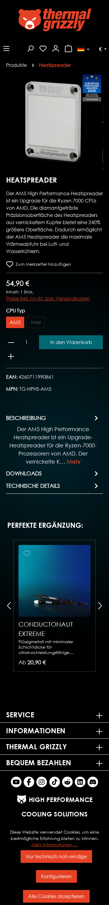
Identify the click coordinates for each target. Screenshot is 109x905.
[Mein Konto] (55, 47)
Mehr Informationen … (54, 844)
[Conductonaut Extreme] (54, 581)
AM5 (15, 322)
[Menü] (6, 47)
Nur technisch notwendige (56, 856)
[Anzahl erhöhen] (11, 356)
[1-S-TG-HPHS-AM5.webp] (54, 122)
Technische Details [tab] (33, 485)
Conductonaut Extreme (45, 629)
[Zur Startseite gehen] (54, 20)
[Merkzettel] (43, 47)
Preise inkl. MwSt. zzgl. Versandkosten (48, 298)
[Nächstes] (98, 121)
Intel (36, 322)
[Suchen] (30, 47)
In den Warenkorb (71, 342)
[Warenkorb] (68, 47)
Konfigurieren (56, 876)
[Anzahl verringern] (11, 342)
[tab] (53, 439)
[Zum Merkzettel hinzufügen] (27, 553)
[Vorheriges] (10, 121)
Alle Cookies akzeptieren (56, 896)
